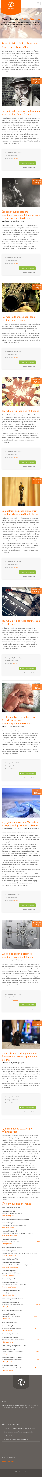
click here (15, 158)
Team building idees (8, 1461)
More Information (27, 163)
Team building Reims (8, 1275)
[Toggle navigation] (38, 3)
